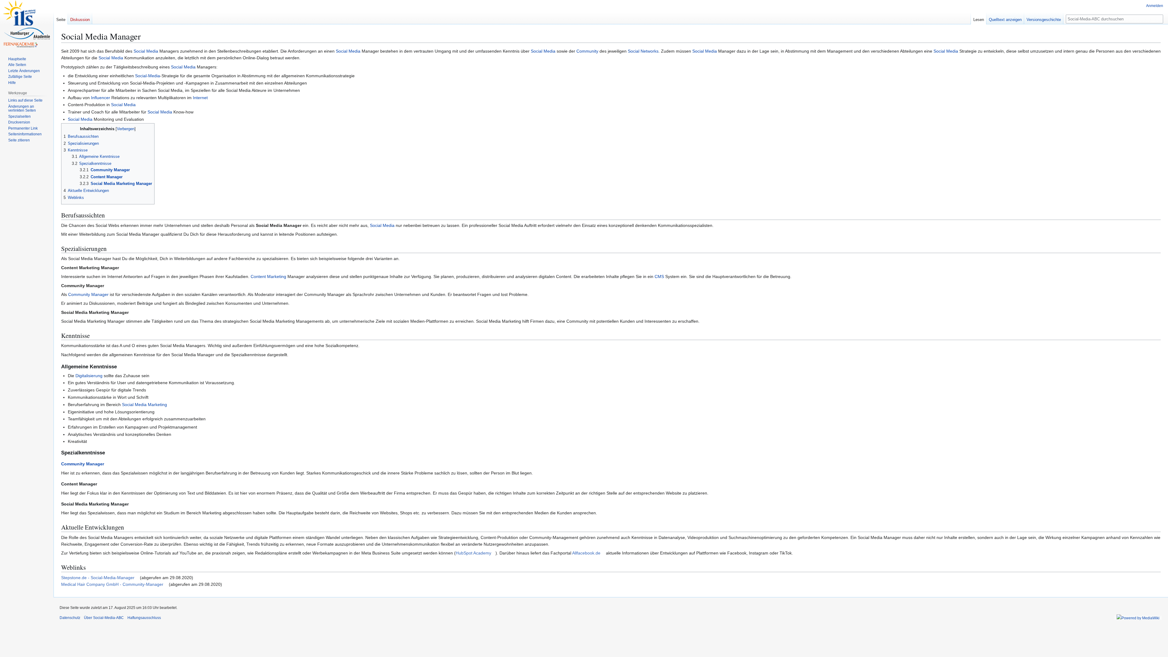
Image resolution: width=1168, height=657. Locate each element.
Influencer (100, 97)
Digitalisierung (89, 375)
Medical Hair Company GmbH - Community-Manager (112, 584)
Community (587, 51)
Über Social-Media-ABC (104, 618)
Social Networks (643, 51)
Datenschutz (70, 618)
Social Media (146, 51)
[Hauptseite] (26, 24)
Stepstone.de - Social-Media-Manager (97, 577)
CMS (659, 276)
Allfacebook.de (586, 553)
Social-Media (147, 75)
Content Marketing (268, 276)
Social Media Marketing (144, 404)
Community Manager (88, 294)
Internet (200, 97)
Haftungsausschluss (144, 618)
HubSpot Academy (473, 553)
